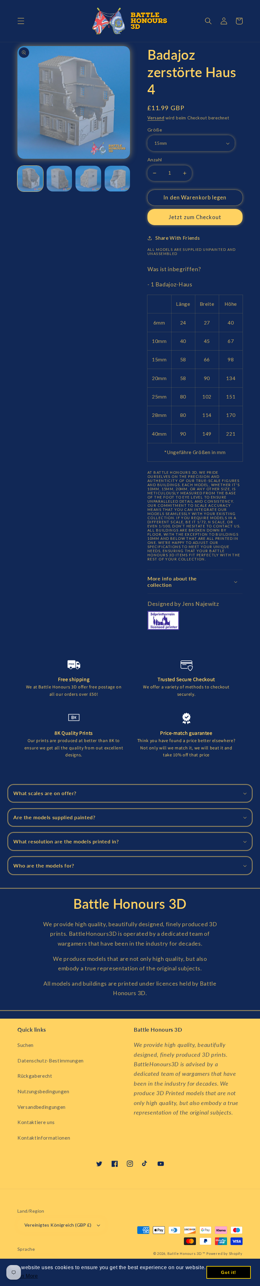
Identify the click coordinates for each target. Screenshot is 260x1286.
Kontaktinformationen (43, 1138)
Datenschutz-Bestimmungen (50, 1060)
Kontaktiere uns (36, 1122)
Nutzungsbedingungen (43, 1091)
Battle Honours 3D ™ (186, 1253)
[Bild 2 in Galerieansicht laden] (59, 178)
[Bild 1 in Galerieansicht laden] (30, 178)
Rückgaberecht (34, 1076)
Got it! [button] (228, 1272)
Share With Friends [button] (177, 238)
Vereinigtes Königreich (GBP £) (57, 1225)
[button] (21, 21)
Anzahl (154, 159)
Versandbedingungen (41, 1107)
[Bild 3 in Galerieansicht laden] (88, 178)
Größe (154, 129)
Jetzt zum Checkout (195, 217)
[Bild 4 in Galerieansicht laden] (117, 178)
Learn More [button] (24, 1276)
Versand (155, 117)
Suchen (25, 1045)
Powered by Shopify (224, 1253)
